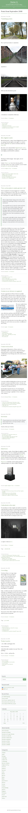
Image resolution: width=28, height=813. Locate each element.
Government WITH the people (9, 703)
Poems (3, 784)
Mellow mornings (5, 335)
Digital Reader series (20, 147)
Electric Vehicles (5, 763)
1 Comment (11, 545)
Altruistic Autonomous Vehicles (7, 127)
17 (10, 718)
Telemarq (4, 793)
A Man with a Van (5, 405)
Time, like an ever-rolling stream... (8, 178)
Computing (4, 761)
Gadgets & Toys (8, 168)
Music (3, 777)
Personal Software (5, 626)
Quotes (3, 789)
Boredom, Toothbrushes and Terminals (9, 177)
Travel (3, 794)
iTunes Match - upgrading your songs (9, 334)
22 (4, 719)
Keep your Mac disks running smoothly (9, 494)
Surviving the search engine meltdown (9, 559)
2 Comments (11, 271)
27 (20, 719)
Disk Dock (4, 449)
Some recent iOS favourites (7, 333)
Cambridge (4, 758)
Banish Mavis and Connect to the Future (9, 404)
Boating (3, 756)
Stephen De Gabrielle (7, 166)
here (11, 541)
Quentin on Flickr (6, 741)
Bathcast (3, 665)
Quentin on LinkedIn (6, 735)
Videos (3, 798)
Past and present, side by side (8, 702)
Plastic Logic (8, 163)
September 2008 (14, 711)
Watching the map (5, 630)
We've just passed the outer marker (8, 662)
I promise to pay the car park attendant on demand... (11, 403)
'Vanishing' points (6, 19)
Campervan (4, 759)
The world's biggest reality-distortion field (9, 436)
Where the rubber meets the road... (8, 280)
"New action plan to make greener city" (13, 188)
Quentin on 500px (6, 742)
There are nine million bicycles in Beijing (9, 279)
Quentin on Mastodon (7, 737)
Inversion (4, 416)
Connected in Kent (7, 346)
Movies (3, 775)
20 (20, 718)
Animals (3, 752)
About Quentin (5, 730)
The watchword (5, 336)
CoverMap (4, 570)
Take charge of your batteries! (7, 664)
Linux (3, 772)
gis (5, 620)
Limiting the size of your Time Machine (9, 493)
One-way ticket (5, 123)
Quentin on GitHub (6, 732)
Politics (3, 786)
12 (17, 716)
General (6, 271)
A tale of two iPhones (6, 629)
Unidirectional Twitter (6, 438)
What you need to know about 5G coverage (10, 627)
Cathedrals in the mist (8, 505)
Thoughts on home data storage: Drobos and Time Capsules (13, 490)
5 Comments (17, 485)
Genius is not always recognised (11, 291)
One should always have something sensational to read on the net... (14, 7)
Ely (9, 548)
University (4, 796)
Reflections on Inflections (6, 125)
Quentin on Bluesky (6, 739)
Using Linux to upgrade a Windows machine (10, 495)
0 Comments (11, 118)
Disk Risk (3, 492)
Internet (4, 770)
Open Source (5, 780)
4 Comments (14, 397)
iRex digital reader (7, 138)
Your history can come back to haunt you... (9, 434)
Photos (6, 118)
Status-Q (14, 2)
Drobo (21, 454)
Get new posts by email (8, 687)
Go (24, 679)
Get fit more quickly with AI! (8, 700)
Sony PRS (3, 145)
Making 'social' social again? (7, 174)
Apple (6, 327)
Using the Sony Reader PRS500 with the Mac (10, 173)
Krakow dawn (4, 124)
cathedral (6, 548)
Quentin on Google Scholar (8, 734)
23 (7, 719)
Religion (4, 791)
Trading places (4, 332)
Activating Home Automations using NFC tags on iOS (11, 281)
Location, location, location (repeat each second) (11, 560)
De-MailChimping (6, 696)
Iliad (11, 143)
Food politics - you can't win (7, 276)
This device (4, 461)
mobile (7, 620)
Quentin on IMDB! (6, 744)
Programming (5, 787)
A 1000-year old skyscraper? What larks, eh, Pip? (10, 402)
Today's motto (5, 641)
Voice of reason (5, 663)
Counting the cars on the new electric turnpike (10, 126)
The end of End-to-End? (6, 435)
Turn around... (5, 698)
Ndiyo (3, 779)
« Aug (4, 723)
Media (3, 773)
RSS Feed (5, 689)
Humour (4, 768)
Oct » (24, 723)
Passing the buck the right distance (8, 437)
